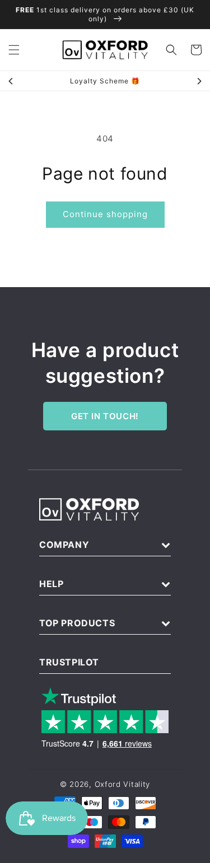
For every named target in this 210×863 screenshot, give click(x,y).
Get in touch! (105, 416)
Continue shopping (105, 214)
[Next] (198, 81)
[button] (14, 49)
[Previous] (11, 81)
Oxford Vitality (123, 784)
